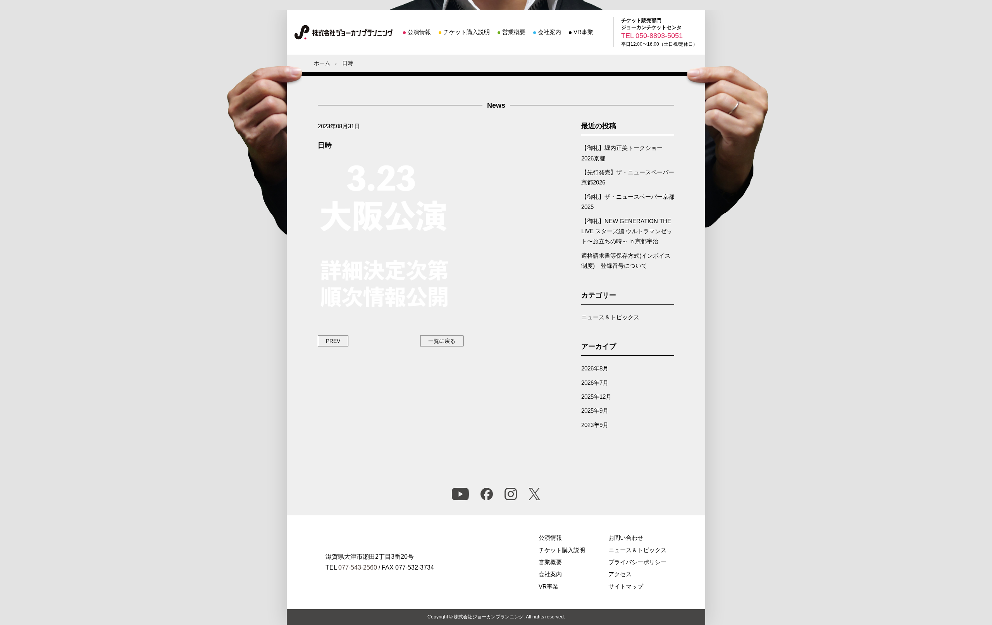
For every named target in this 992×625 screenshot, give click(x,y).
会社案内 (549, 32)
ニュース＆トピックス (610, 317)
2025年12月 (596, 396)
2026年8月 (594, 368)
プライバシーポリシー (637, 562)
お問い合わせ (625, 537)
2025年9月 (594, 410)
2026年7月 (594, 382)
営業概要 (513, 32)
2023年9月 (594, 425)
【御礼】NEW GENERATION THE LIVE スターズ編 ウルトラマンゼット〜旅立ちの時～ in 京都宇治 (626, 231)
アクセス (620, 574)
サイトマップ (625, 586)
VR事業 (583, 32)
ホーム (322, 63)
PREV (333, 341)
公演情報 (419, 32)
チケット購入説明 (466, 32)
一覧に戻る (441, 341)
